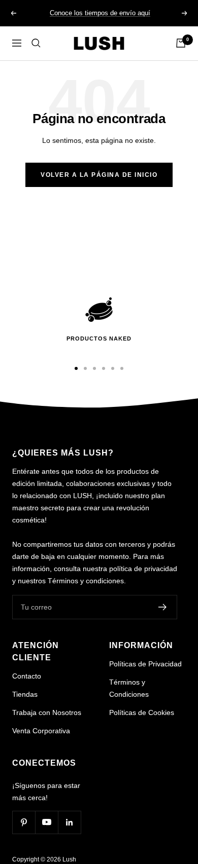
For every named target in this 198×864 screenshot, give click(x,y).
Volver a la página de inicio (99, 174)
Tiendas (25, 694)
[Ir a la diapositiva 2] (85, 368)
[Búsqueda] (36, 43)
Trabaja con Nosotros (46, 712)
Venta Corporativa (41, 731)
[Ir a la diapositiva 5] (112, 368)
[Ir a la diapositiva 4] (103, 368)
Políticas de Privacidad (145, 664)
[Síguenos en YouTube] (46, 822)
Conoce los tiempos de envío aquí (100, 13)
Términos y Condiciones (129, 688)
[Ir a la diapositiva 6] (121, 368)
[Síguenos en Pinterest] (23, 822)
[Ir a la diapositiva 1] (76, 368)
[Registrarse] (162, 607)
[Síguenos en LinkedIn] (69, 822)
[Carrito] (181, 43)
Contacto (26, 676)
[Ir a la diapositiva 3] (94, 368)
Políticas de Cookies (141, 712)
